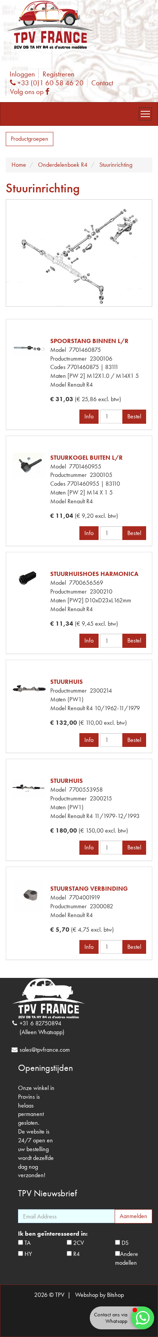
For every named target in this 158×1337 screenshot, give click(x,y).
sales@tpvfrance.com (45, 1050)
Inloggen (22, 74)
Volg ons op (31, 91)
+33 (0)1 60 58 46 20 (49, 82)
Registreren (58, 74)
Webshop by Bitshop (99, 1295)
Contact (102, 82)
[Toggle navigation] (145, 113)
